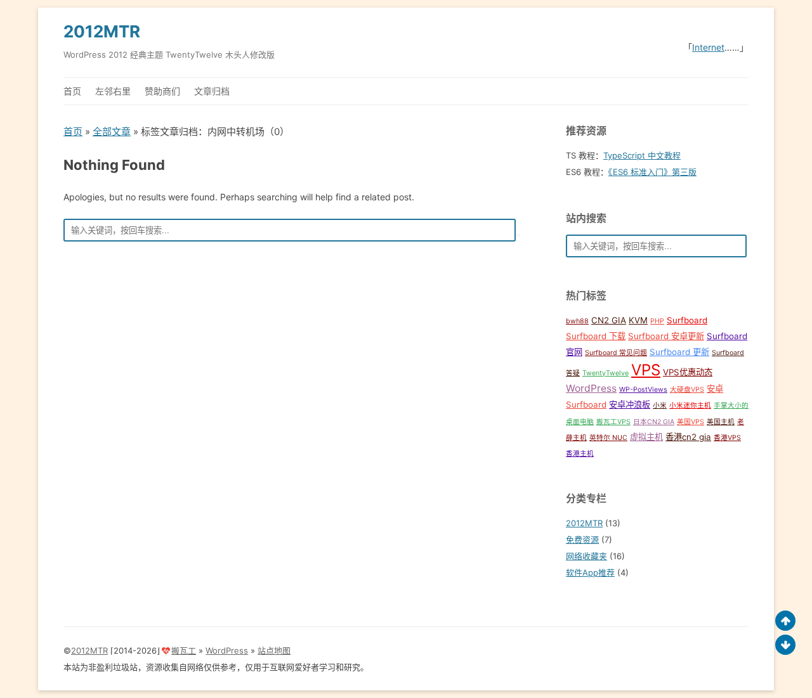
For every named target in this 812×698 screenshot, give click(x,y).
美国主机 (721, 422)
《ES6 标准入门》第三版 (652, 172)
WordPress (591, 388)
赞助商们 (162, 91)
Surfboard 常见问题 (616, 353)
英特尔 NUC (608, 438)
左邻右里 (113, 91)
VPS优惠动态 (687, 372)
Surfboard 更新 (679, 352)
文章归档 (212, 91)
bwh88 (577, 321)
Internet (708, 47)
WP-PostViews (643, 389)
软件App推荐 (590, 572)
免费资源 (582, 539)
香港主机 (580, 453)
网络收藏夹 (586, 556)
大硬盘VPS (687, 389)
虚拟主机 (646, 437)
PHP (657, 321)
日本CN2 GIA (653, 422)
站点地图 (274, 650)
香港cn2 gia (688, 437)
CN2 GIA (608, 320)
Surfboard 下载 (595, 336)
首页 (72, 91)
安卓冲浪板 (629, 404)
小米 (660, 405)
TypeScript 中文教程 (642, 155)
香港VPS (727, 438)
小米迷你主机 (690, 405)
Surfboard (687, 320)
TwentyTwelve (605, 373)
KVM (638, 320)
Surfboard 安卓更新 (666, 336)
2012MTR (101, 31)
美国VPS (690, 422)
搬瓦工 (183, 650)
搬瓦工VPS (613, 422)
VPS (645, 370)
